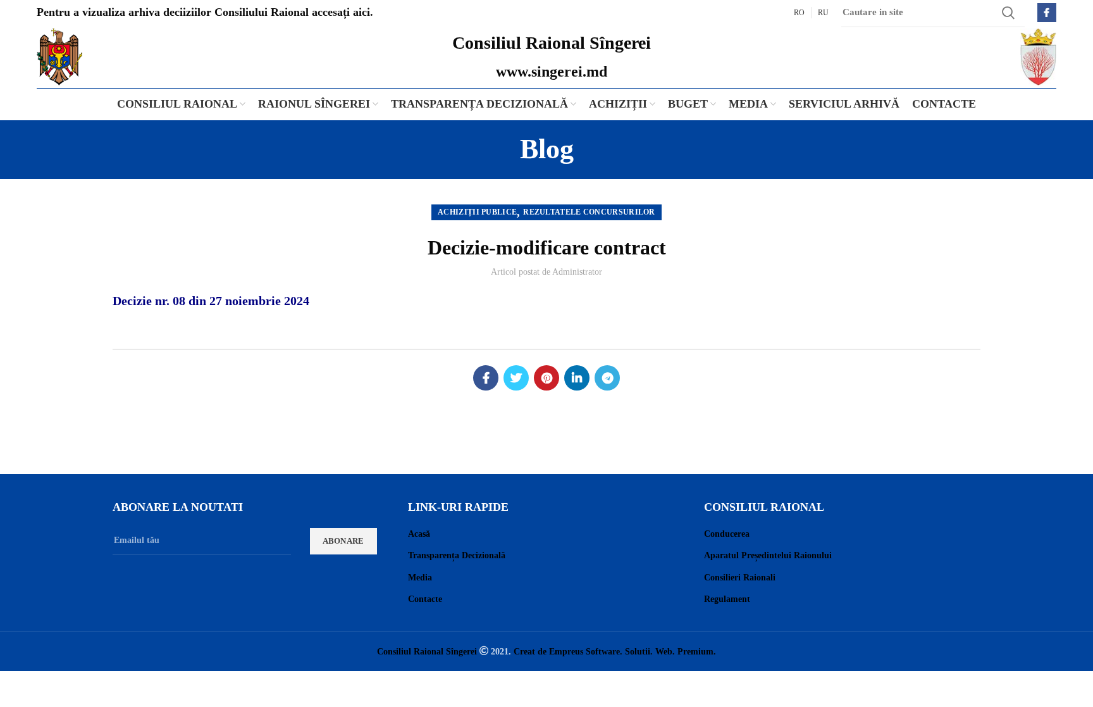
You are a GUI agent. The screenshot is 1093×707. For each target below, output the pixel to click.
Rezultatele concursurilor (589, 212)
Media (420, 577)
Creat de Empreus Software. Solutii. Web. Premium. (615, 651)
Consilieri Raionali (739, 577)
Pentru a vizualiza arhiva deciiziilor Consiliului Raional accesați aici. (205, 12)
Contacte (425, 599)
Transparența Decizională (456, 555)
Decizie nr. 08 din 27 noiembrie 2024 (212, 301)
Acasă (419, 534)
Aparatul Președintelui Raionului (768, 555)
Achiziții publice (477, 212)
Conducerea (727, 534)
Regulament (727, 599)
